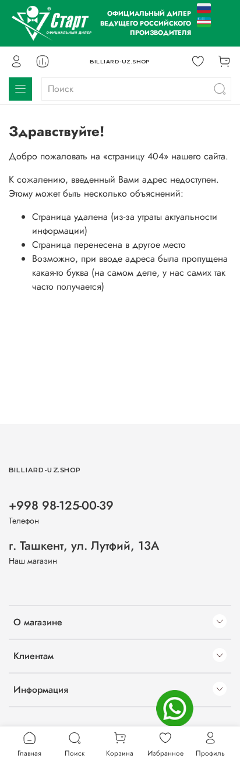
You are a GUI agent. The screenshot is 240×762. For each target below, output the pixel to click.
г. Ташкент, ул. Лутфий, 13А (84, 545)
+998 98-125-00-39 (61, 505)
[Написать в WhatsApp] (174, 708)
